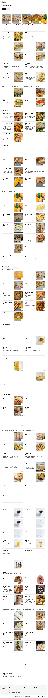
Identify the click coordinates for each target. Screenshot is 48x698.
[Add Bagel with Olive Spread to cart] (44, 231)
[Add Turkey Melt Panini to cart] (22, 154)
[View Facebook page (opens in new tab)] (2, 696)
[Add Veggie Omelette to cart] (22, 379)
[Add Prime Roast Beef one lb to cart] (22, 593)
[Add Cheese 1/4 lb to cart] (44, 603)
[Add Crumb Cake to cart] (44, 414)
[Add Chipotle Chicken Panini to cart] (30, 22)
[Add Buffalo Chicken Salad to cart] (22, 140)
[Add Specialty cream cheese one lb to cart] (22, 680)
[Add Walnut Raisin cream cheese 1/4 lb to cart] (22, 639)
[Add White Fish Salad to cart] (44, 106)
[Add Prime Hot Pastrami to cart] (22, 480)
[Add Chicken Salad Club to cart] (22, 470)
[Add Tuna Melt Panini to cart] (44, 154)
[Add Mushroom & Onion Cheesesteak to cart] (22, 491)
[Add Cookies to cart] (22, 424)
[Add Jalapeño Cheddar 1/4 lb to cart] (44, 639)
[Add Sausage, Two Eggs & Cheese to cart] (44, 289)
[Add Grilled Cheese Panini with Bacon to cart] (44, 185)
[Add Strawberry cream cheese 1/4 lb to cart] (22, 659)
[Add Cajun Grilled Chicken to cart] (44, 60)
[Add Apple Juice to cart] (44, 547)
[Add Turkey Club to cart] (44, 450)
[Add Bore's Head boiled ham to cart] (44, 583)
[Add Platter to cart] (44, 309)
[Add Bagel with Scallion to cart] (22, 231)
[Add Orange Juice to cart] (22, 547)
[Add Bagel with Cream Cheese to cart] (22, 221)
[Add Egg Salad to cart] (22, 106)
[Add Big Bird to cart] (44, 491)
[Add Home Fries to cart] (22, 299)
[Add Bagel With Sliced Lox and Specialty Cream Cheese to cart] (44, 241)
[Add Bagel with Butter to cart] (44, 211)
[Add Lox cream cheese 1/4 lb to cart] (44, 649)
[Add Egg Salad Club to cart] (44, 470)
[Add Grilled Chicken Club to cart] (44, 50)
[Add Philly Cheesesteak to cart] (44, 480)
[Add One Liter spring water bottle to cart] (44, 537)
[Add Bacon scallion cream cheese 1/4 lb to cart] (22, 649)
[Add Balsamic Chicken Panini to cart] (44, 165)
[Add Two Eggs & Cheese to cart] (22, 278)
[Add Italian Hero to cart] (44, 440)
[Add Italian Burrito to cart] (44, 333)
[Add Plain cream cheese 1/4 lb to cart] (22, 618)
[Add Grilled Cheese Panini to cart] (22, 185)
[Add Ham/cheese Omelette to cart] (44, 369)
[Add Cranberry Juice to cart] (22, 557)
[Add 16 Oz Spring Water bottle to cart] (44, 526)
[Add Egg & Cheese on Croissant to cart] (40, 22)
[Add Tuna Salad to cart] (22, 96)
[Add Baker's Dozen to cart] (22, 211)
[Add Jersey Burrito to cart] (44, 344)
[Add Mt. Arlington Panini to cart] (44, 175)
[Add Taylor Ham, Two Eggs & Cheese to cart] (10, 22)
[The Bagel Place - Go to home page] (4, 2)
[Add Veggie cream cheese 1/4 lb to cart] (44, 618)
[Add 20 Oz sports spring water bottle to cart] (22, 537)
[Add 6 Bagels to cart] (44, 200)
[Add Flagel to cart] (22, 252)
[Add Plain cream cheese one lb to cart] (22, 670)
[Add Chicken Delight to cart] (44, 39)
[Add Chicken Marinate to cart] (22, 60)
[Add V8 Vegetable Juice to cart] (44, 557)
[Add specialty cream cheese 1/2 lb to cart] (44, 670)
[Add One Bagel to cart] (22, 200)
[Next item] (44, 12)
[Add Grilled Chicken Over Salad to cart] (22, 130)
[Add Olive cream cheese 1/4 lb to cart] (44, 629)
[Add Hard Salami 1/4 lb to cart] (44, 593)
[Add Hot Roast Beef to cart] (22, 460)
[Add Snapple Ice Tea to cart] (22, 567)
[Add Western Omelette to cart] (44, 379)
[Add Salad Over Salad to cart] (44, 130)
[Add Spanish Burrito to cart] (22, 344)
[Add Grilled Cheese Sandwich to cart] (44, 299)
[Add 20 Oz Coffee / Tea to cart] (22, 516)
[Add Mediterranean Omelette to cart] (22, 390)
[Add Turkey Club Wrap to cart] (22, 80)
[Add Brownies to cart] (22, 414)
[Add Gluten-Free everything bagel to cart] (22, 262)
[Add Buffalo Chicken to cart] (22, 50)
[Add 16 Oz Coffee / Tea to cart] (44, 516)
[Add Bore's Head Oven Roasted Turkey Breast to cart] (22, 583)
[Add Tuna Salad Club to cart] (44, 460)
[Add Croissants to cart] (44, 404)
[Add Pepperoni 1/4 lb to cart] (22, 603)
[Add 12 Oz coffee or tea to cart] (22, 526)
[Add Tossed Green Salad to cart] (22, 120)
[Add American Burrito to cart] (22, 333)
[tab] (4, 9)
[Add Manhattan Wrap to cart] (44, 70)
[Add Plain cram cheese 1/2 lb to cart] (44, 659)
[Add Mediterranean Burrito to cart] (44, 354)
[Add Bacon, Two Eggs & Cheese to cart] (20, 22)
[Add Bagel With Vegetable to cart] (44, 221)
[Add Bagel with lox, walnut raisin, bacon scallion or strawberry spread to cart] (22, 241)
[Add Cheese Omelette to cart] (22, 369)
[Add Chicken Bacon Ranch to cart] (44, 80)
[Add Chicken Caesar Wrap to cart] (22, 39)
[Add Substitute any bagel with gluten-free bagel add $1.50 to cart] (44, 262)
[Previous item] (42, 12)
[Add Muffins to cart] (22, 404)
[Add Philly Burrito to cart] (22, 354)
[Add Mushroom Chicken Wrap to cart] (22, 70)
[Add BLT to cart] (22, 501)
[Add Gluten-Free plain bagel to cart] (44, 252)
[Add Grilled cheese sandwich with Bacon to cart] (22, 309)
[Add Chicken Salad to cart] (44, 96)
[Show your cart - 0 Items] (45, 2)
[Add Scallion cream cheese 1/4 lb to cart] (22, 629)
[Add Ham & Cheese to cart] (22, 450)
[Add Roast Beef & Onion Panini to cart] (22, 165)
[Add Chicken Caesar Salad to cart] (44, 120)
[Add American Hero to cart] (22, 440)
